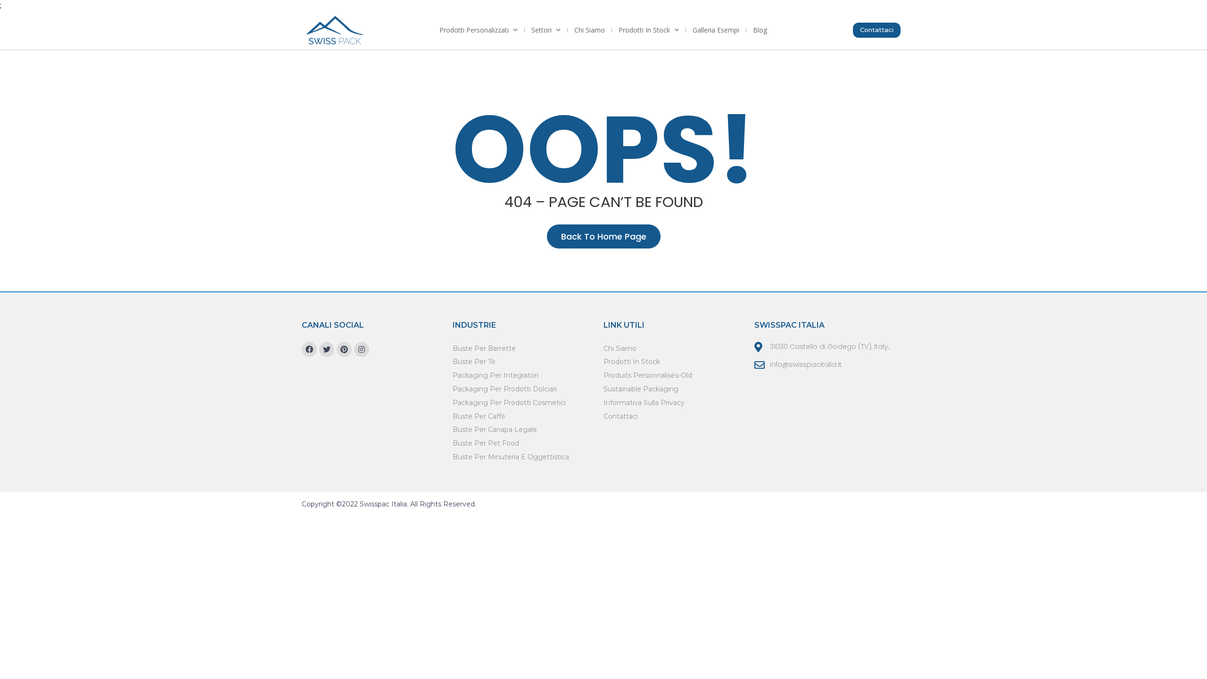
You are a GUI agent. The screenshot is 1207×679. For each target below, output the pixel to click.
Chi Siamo (589, 29)
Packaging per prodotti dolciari (505, 389)
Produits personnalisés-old (648, 375)
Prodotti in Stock (644, 29)
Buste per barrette (484, 348)
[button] (877, 30)
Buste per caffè (479, 416)
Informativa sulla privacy (644, 402)
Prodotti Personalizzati (474, 29)
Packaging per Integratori (495, 375)
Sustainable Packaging (641, 389)
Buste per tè (474, 361)
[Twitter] (326, 349)
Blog (760, 29)
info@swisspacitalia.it (806, 364)
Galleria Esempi (716, 29)
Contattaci (621, 416)
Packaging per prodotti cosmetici (509, 402)
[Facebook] (309, 349)
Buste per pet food (486, 443)
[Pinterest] (344, 349)
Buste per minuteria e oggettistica (511, 457)
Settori (541, 29)
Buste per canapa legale (495, 429)
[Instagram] (361, 349)
